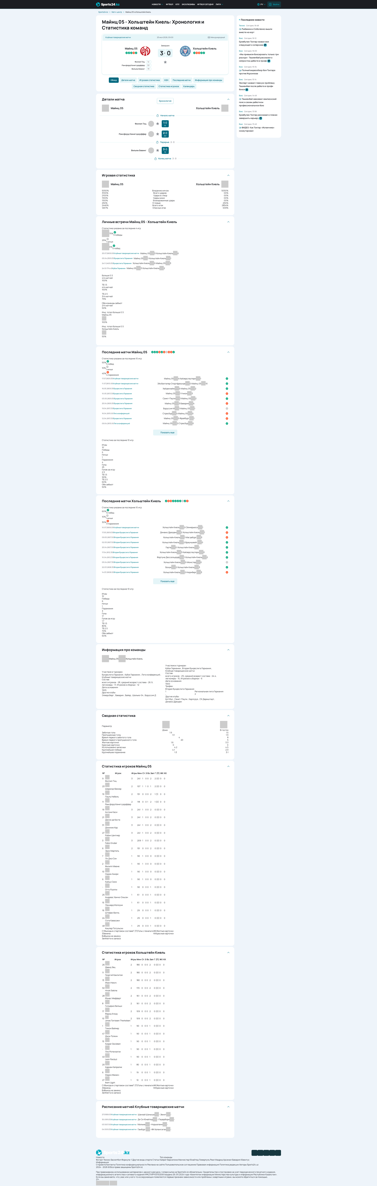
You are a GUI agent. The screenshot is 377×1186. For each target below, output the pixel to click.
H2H (166, 80)
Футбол (169, 4)
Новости (156, 4)
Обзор (114, 80)
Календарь (189, 86)
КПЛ (177, 4)
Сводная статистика (144, 86)
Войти (276, 4)
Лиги (218, 4)
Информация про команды (208, 80)
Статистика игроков (169, 86)
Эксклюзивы (188, 4)
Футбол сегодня (205, 4)
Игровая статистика (149, 80)
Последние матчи (182, 80)
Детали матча (128, 80)
